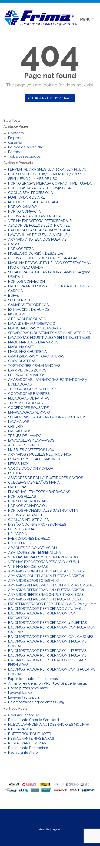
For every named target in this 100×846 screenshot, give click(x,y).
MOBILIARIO (17, 314)
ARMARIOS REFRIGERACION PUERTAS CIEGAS (45, 595)
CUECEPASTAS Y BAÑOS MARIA (34, 482)
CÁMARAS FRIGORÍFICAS (28, 305)
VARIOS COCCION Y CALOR (30, 468)
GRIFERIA (15, 426)
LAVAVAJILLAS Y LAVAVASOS (31, 440)
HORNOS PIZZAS (22, 496)
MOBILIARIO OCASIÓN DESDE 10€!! (36, 253)
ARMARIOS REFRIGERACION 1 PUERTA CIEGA (45, 599)
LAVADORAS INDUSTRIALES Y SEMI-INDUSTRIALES (49, 338)
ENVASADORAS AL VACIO (29, 412)
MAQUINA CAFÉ (21, 347)
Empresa (15, 138)
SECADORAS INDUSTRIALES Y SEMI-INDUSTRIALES (49, 333)
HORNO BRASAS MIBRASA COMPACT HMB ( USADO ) (51, 183)
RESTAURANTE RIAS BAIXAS (31, 738)
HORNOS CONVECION (26, 281)
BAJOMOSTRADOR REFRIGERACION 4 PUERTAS (47, 623)
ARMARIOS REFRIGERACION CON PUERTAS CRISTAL (51, 585)
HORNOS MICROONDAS (27, 501)
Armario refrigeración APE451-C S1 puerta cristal (47, 683)
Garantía (15, 142)
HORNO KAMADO (22, 207)
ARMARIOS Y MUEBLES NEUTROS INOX (39, 454)
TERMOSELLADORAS (25, 403)
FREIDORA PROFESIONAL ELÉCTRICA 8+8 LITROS (48, 286)
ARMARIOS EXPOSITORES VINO (33, 580)
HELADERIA (17, 534)
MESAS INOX (18, 464)
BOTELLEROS (19, 543)
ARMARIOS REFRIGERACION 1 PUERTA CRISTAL (46, 590)
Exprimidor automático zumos (33, 679)
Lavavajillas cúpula (24, 697)
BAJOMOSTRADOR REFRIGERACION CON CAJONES (50, 637)
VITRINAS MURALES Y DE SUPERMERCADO (43, 557)
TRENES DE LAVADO (25, 436)
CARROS (15, 291)
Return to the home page (50, 98)
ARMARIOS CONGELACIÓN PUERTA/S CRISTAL (46, 576)
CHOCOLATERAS (22, 361)
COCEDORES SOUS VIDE (28, 408)
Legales (56, 829)
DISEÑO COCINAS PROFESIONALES (37, 524)
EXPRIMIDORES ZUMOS (27, 370)
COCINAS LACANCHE (25, 515)
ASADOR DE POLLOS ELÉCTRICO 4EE (39, 225)
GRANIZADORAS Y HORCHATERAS (36, 356)
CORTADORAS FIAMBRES (29, 394)
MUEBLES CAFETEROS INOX (31, 450)
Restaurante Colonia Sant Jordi (34, 720)
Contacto (16, 133)
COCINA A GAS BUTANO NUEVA (34, 216)
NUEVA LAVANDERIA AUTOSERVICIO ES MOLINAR (48, 724)
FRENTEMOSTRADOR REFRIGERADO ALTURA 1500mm (52, 604)
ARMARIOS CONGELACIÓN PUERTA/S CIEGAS (46, 571)
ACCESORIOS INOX (23, 445)
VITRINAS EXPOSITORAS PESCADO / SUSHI (43, 562)
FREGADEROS (19, 431)
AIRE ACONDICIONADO (27, 319)
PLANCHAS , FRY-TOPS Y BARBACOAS (39, 492)
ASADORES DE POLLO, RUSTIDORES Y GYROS (45, 478)
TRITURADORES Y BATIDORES (32, 389)
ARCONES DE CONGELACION (32, 548)
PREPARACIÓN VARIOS (26, 375)
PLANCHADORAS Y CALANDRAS (34, 328)
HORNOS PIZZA (21, 249)
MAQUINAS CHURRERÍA (27, 352)
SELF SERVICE (19, 300)
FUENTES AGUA (21, 529)
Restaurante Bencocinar (28, 748)
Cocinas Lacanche (23, 715)
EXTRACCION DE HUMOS (28, 309)
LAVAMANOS (18, 422)
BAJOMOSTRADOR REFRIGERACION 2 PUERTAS (47, 655)
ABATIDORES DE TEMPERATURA (34, 552)
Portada (14, 152)
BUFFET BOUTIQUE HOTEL (30, 734)
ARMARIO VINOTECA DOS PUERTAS (37, 239)
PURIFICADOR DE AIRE (26, 197)
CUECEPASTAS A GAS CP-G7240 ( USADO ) (43, 188)
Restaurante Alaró (23, 752)
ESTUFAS (15, 473)
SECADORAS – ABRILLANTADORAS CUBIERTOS (47, 417)
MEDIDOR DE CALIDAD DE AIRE (33, 202)
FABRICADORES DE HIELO (29, 538)
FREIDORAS (17, 487)
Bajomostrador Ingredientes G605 (36, 702)
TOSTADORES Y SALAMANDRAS (34, 366)
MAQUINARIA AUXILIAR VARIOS (33, 342)
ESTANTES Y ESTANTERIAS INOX (34, 459)
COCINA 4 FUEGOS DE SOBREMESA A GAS (43, 258)
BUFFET (14, 295)
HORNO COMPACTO (25, 211)
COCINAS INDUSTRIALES (28, 520)
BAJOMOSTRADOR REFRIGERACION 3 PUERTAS (47, 651)
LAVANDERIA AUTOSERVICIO (31, 323)
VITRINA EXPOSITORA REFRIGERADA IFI (40, 221)
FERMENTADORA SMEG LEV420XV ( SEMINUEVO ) (48, 169)
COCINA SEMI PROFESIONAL (31, 193)
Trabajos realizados (24, 156)
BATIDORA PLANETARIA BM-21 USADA (39, 230)
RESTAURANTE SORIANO (28, 743)
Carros (13, 244)
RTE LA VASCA (20, 729)
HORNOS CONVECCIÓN (27, 506)
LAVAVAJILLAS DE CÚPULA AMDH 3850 (39, 235)
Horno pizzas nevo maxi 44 (30, 688)
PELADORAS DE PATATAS (28, 398)
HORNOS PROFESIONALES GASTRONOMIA (43, 510)
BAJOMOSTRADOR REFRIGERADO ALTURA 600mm (50, 609)
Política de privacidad (26, 147)
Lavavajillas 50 (20, 693)
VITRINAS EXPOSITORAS (28, 566)
